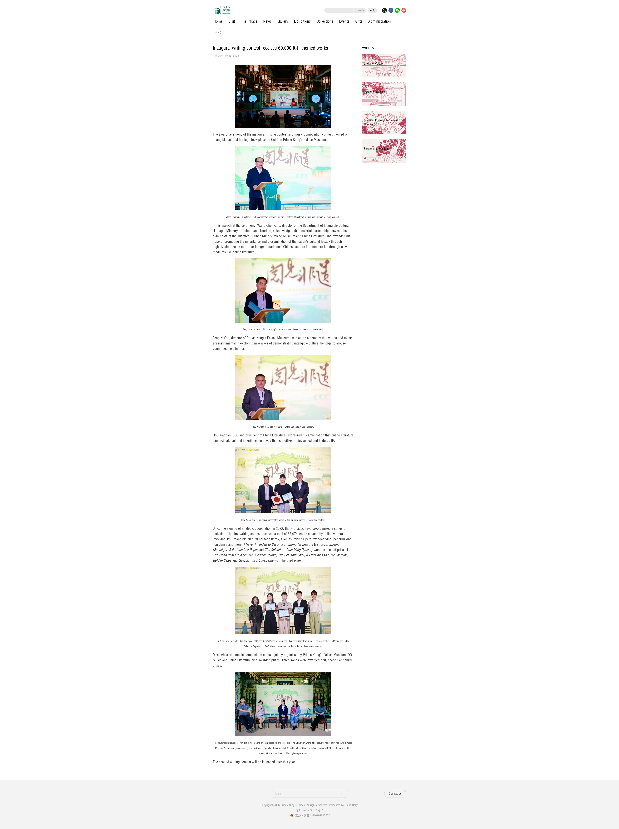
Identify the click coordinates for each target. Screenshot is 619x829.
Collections (325, 21)
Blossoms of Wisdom (376, 149)
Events (344, 21)
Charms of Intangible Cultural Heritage (381, 122)
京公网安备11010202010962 (312, 815)
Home (218, 21)
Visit (231, 21)
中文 (372, 10)
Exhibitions (302, 21)
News (267, 21)
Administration (379, 21)
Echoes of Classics (374, 92)
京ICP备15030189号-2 (309, 810)
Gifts (359, 21)
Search (360, 10)
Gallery (283, 21)
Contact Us (395, 793)
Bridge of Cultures (374, 63)
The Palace (249, 21)
